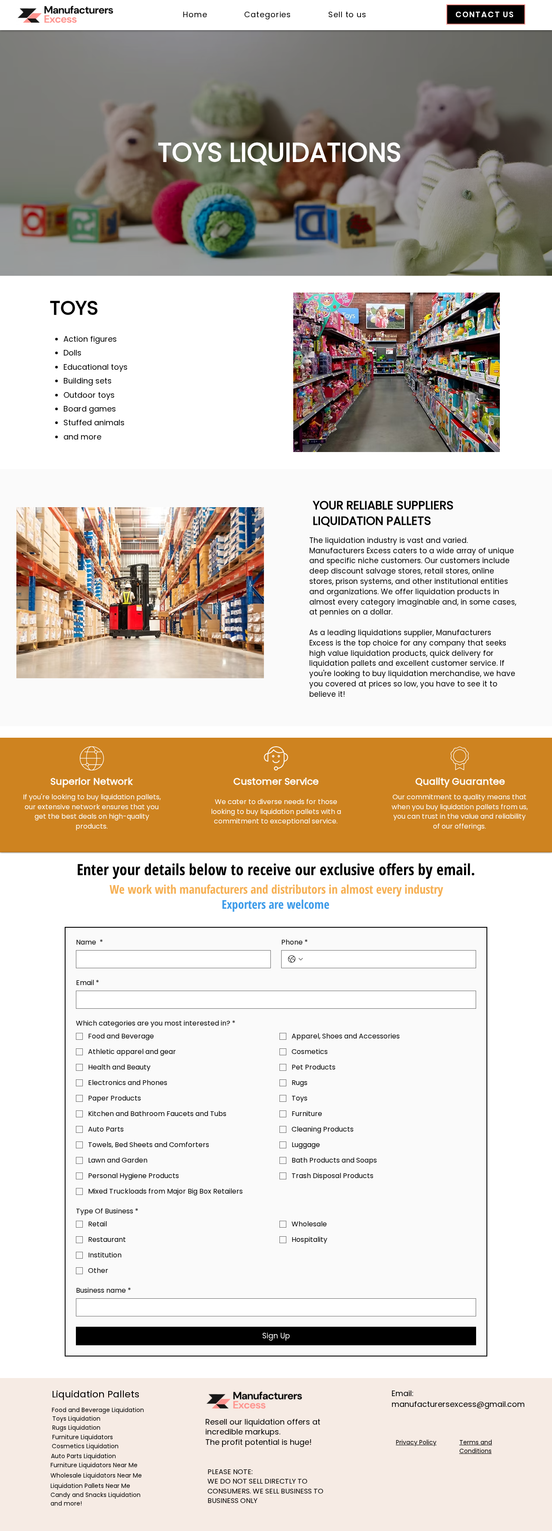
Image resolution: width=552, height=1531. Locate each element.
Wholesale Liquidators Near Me (96, 1475)
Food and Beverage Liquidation (98, 1410)
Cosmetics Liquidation (85, 1446)
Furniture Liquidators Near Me (94, 1465)
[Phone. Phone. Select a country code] (295, 959)
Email (87, 983)
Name (89, 942)
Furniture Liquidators (82, 1437)
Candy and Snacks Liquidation (95, 1494)
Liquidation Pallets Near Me (90, 1485)
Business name (103, 1290)
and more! (66, 1503)
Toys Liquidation (76, 1418)
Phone (294, 942)
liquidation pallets (342, 663)
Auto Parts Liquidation (83, 1456)
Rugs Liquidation (76, 1427)
